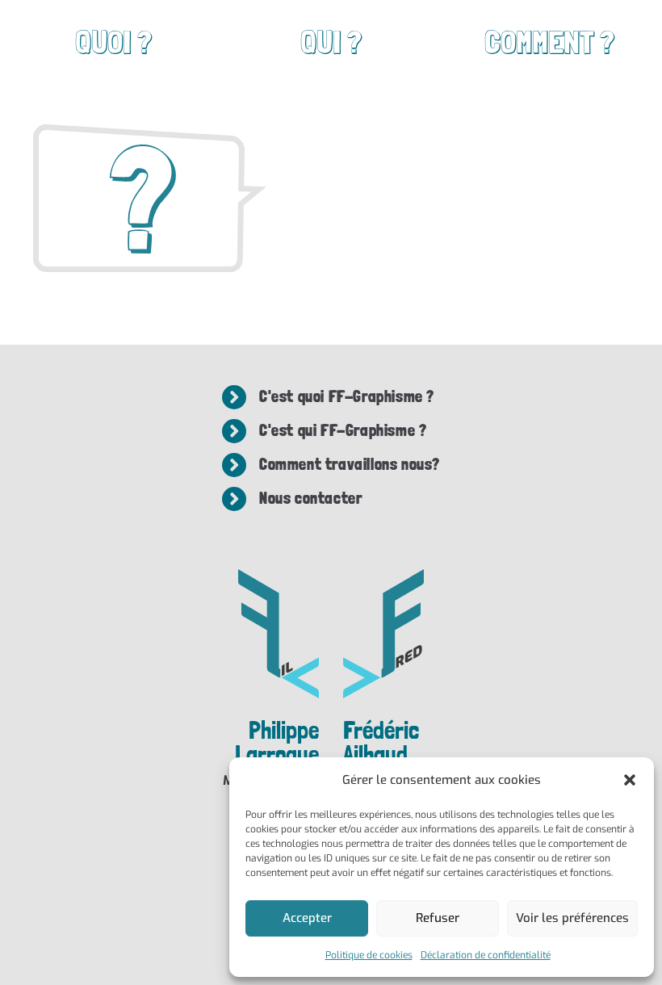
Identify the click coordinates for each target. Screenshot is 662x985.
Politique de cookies (369, 955)
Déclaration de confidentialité (486, 955)
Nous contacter (310, 498)
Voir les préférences (572, 918)
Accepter (307, 918)
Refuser (437, 918)
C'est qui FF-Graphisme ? (342, 430)
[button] (630, 780)
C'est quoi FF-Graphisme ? (346, 396)
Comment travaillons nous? (349, 464)
